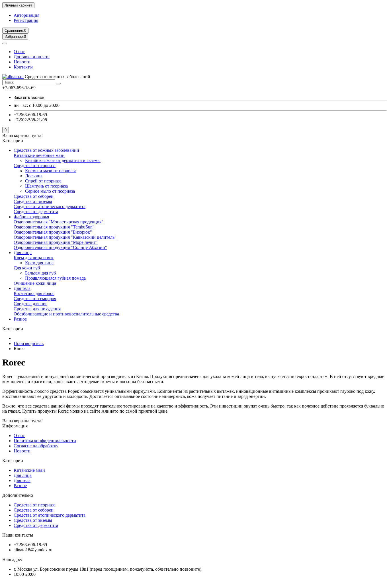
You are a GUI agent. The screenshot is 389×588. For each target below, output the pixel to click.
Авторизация (26, 15)
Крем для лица (39, 262)
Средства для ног (30, 303)
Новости (22, 61)
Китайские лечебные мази (39, 155)
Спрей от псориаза (43, 180)
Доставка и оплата (32, 56)
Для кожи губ (27, 267)
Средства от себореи (34, 196)
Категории (12, 460)
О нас (19, 51)
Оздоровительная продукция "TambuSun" (54, 227)
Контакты (23, 67)
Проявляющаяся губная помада (55, 278)
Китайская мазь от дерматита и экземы (63, 160)
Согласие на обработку (36, 445)
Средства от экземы (33, 201)
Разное (20, 319)
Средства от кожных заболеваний (46, 150)
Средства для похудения (37, 308)
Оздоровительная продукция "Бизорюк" (53, 232)
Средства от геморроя (35, 298)
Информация (15, 425)
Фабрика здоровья (31, 216)
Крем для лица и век (34, 257)
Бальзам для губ (40, 273)
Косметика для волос (34, 293)
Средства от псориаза (35, 165)
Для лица (23, 252)
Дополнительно (17, 495)
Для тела (22, 288)
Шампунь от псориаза (46, 186)
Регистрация (26, 20)
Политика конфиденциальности (45, 440)
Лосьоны (33, 175)
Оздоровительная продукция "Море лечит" (56, 242)
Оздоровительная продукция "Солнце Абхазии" (60, 247)
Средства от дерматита (36, 211)
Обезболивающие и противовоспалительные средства (66, 313)
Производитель (29, 343)
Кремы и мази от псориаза (50, 170)
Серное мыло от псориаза (50, 191)
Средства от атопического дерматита (49, 206)
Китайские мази (29, 470)
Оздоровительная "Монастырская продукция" (58, 221)
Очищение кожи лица (35, 283)
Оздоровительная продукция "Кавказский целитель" (65, 237)
